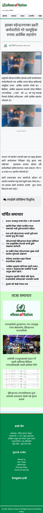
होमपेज (5, 16)
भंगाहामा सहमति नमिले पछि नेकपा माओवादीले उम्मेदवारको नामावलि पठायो (22, 278)
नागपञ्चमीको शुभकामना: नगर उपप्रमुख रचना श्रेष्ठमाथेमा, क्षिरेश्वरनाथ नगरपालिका (21, 327)
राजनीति (31, 16)
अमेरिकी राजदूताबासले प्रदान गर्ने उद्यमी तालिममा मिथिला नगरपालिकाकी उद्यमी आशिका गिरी (21, 362)
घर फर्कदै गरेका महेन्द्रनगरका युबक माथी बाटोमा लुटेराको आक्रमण (22, 252)
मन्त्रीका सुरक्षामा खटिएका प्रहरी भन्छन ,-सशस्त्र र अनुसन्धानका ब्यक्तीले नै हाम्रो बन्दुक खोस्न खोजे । (22, 269)
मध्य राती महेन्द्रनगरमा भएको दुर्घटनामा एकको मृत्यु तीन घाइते (22, 235)
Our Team (21, 462)
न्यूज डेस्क (12, 45)
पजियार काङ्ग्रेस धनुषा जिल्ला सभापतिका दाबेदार (18, 260)
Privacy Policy (21, 467)
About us (21, 459)
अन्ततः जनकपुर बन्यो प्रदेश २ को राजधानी (23, 221)
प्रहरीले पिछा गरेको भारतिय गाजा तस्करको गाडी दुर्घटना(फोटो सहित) (20, 227)
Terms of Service (21, 470)
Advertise (21, 464)
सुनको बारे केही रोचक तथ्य (17, 284)
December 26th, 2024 (23, 45)
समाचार (13, 16)
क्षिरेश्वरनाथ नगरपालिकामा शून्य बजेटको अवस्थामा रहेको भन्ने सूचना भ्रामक (21, 396)
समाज (22, 16)
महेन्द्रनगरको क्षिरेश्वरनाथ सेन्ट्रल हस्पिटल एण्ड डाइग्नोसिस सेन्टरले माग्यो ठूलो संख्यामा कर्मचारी (22, 244)
